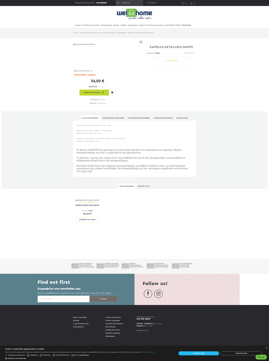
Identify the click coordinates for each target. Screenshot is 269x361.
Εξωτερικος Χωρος (173, 25)
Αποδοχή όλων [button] (198, 353)
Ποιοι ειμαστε (78, 327)
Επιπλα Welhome (79, 317)
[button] (79, 358)
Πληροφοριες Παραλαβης (113, 118)
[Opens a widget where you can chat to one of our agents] (261, 357)
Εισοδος (76, 320)
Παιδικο (116, 25)
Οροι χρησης (110, 327)
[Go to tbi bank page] (83, 71)
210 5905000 (102, 3)
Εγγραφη (103, 299)
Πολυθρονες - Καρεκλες (125, 33)
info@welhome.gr (143, 330)
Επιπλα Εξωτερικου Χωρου (106, 33)
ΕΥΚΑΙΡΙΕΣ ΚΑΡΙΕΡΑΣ (112, 333)
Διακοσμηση (133, 25)
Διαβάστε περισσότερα (147, 352)
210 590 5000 (143, 319)
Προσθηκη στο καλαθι (87, 219)
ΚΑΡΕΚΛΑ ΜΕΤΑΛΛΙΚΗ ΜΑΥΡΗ (87, 205)
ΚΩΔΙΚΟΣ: (150, 53)
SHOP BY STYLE (144, 186)
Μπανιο (142, 25)
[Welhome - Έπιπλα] (134, 14)
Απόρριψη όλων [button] (241, 353)
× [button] (266, 348)
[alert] (134, 353)
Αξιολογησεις (182, 118)
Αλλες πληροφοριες (90, 118)
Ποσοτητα (93, 86)
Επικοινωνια (110, 336)
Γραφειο (123, 25)
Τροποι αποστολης (113, 317)
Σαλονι (78, 25)
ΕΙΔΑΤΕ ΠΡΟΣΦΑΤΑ (126, 186)
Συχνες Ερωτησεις (112, 330)
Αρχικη (75, 33)
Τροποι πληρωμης (112, 320)
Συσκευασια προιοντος (163, 118)
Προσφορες (186, 25)
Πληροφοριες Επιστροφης (139, 118)
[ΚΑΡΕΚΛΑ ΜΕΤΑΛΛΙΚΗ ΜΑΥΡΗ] (87, 200)
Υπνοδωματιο (106, 25)
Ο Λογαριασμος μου (81, 323)
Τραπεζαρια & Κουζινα (91, 25)
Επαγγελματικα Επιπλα (155, 25)
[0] (182, 2)
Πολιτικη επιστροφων (114, 323)
